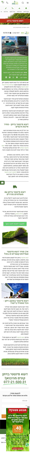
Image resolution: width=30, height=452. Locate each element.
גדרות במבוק (19, 214)
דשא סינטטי (24, 258)
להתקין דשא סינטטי (10, 172)
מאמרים (24, 27)
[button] (27, 3)
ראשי (28, 27)
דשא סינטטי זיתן (14, 75)
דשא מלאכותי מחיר (17, 72)
